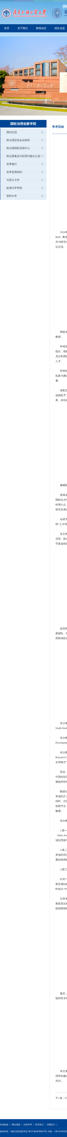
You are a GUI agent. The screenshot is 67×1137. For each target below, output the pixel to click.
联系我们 (39, 1124)
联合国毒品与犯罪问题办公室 (23, 156)
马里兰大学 (13, 180)
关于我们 (22, 28)
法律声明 (27, 1124)
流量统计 (51, 1124)
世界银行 (12, 164)
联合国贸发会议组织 (18, 140)
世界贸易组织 (14, 172)
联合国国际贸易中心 (18, 148)
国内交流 (12, 132)
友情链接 (4, 1124)
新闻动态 (41, 28)
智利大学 (12, 196)
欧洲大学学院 (14, 188)
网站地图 (16, 1124)
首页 (6, 28)
